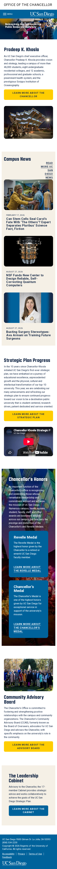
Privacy (21, 854)
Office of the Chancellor (28, 5)
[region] (28, 28)
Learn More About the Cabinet (28, 811)
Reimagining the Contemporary (23, 25)
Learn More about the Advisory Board (28, 746)
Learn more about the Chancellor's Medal (27, 628)
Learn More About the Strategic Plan (28, 416)
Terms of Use (35, 854)
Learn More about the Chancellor (28, 95)
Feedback (7, 857)
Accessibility (8, 854)
